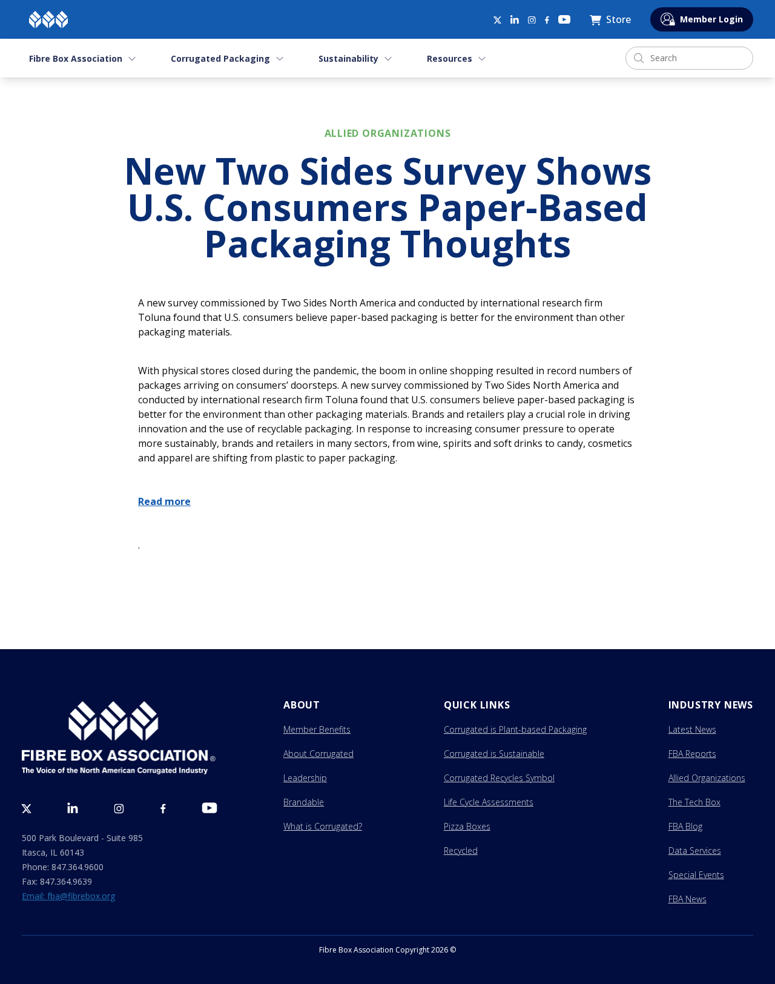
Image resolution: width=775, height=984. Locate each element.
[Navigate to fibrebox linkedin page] (514, 19)
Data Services (694, 850)
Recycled (461, 850)
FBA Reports (692, 753)
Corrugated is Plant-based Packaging (515, 729)
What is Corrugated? (322, 826)
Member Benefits (317, 729)
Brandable (303, 802)
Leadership (305, 778)
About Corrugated (318, 753)
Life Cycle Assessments (488, 802)
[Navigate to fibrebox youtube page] (564, 19)
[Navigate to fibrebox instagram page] (532, 20)
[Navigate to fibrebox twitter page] (497, 19)
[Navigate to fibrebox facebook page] (547, 20)
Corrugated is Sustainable (494, 753)
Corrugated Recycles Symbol (499, 778)
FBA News (687, 899)
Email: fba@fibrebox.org (68, 896)
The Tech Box (694, 802)
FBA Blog (685, 826)
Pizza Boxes (467, 826)
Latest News (692, 729)
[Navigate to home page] (48, 19)
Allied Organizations (706, 778)
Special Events (696, 874)
